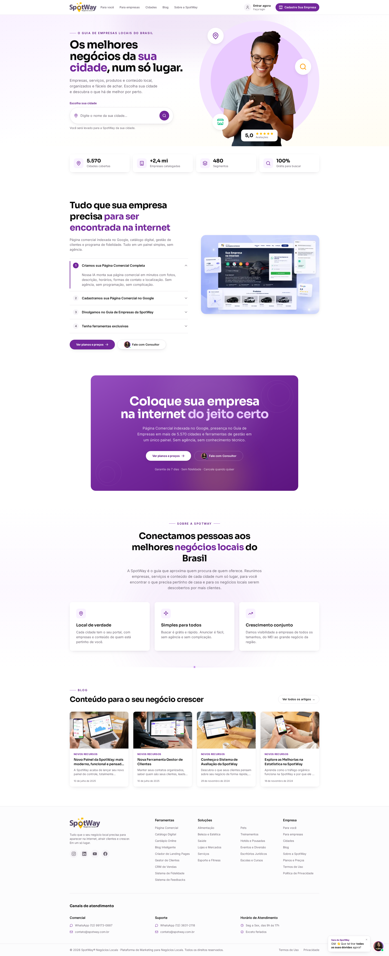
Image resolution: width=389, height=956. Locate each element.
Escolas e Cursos (251, 860)
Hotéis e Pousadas (252, 840)
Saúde (202, 840)
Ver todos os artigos (298, 699)
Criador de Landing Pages (172, 853)
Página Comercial (166, 827)
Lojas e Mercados (209, 847)
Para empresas (130, 7)
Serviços (203, 853)
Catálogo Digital (165, 834)
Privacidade (311, 950)
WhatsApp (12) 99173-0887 (93, 925)
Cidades (151, 7)
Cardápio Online (165, 840)
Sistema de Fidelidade (169, 873)
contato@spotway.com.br (92, 931)
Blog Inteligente (165, 847)
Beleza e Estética (209, 834)
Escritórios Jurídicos (253, 853)
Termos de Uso (293, 866)
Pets (243, 827)
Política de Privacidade (298, 873)
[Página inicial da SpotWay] (83, 7)
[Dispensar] (366, 940)
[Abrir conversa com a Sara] (378, 946)
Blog (165, 7)
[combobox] (118, 115)
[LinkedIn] (84, 854)
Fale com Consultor (145, 344)
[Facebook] (105, 854)
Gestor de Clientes (167, 860)
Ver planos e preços (90, 344)
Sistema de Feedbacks (170, 879)
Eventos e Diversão (253, 847)
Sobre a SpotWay (186, 7)
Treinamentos (249, 834)
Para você (107, 7)
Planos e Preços (293, 860)
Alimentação (206, 827)
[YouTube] (95, 854)
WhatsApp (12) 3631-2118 (177, 925)
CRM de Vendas (165, 866)
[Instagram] (74, 854)
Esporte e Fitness (209, 860)
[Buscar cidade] (164, 115)
